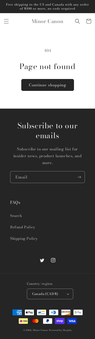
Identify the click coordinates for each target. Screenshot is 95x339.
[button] (6, 21)
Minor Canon (40, 330)
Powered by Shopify (60, 330)
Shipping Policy (24, 238)
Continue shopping (47, 85)
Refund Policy (22, 227)
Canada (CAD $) (45, 293)
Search (16, 215)
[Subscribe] (79, 177)
